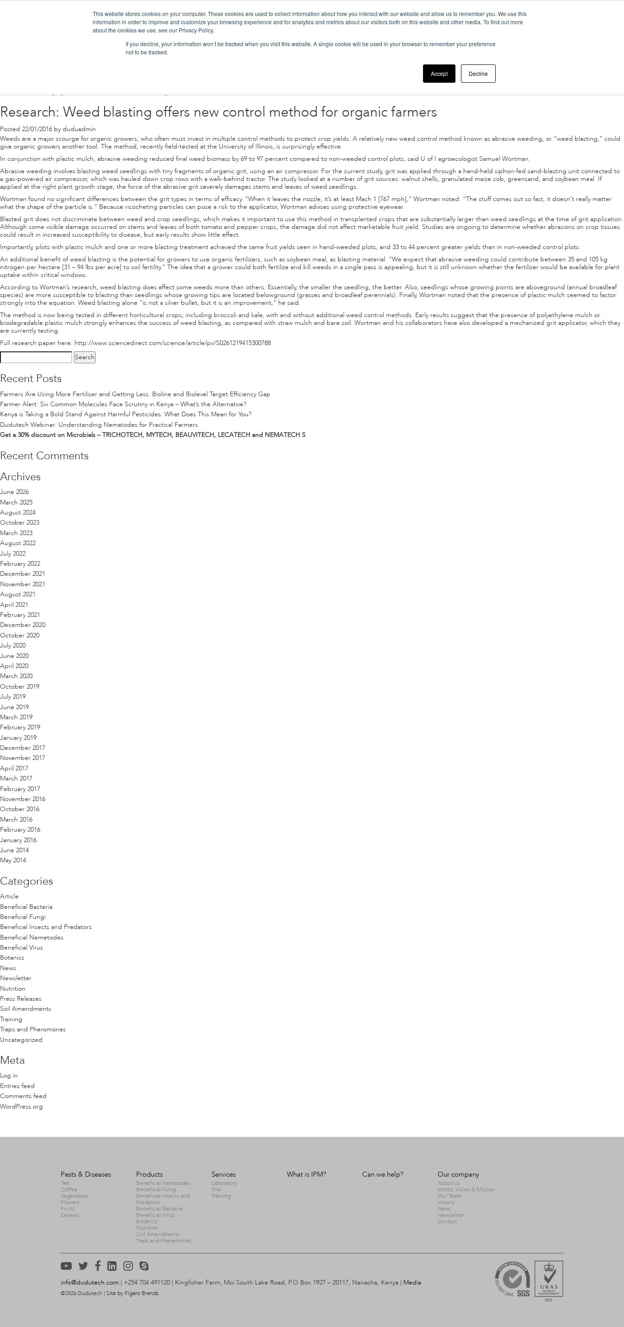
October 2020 (19, 635)
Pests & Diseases (86, 1174)
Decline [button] (478, 73)
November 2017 (22, 758)
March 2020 (16, 676)
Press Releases (21, 999)
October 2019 (19, 686)
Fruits (67, 1208)
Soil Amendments (25, 1009)
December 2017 (22, 748)
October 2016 (19, 809)
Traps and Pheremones (163, 1240)
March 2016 (16, 819)
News (8, 968)
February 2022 (20, 564)
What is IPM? (306, 1174)
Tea (65, 1183)
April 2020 (14, 666)
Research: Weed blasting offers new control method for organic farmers (218, 112)
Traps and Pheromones (33, 1029)
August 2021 (18, 594)
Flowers (70, 1202)
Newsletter (16, 978)
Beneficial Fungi (23, 917)
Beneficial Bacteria (26, 907)
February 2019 (20, 727)
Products (149, 1174)
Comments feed (23, 1096)
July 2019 (13, 697)
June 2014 (14, 850)
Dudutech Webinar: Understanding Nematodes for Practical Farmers (99, 425)
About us (449, 1183)
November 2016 (22, 799)
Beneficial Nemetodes (31, 937)
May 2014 (13, 860)
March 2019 (16, 717)
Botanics (12, 957)
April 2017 (14, 768)
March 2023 (16, 533)
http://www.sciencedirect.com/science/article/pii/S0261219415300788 (172, 343)
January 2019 (18, 738)
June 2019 (14, 707)
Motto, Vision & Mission (466, 1189)
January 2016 (18, 840)
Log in (9, 1075)
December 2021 (22, 574)
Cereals (70, 1215)
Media (412, 1282)
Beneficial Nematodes (163, 1183)
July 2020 (13, 645)
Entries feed (17, 1086)
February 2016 (20, 829)
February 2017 (20, 789)
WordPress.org (21, 1106)
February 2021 (20, 615)
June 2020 (14, 656)
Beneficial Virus (21, 947)
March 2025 (16, 502)
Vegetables (74, 1196)
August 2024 (18, 512)
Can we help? (382, 1174)
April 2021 (14, 605)
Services (224, 1174)
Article (9, 896)
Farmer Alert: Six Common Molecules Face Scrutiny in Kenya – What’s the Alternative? (123, 404)
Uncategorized (21, 1040)
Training (11, 1019)
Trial (216, 1189)
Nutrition (13, 989)
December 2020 (22, 625)
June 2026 (14, 492)
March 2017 (16, 778)
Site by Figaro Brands (132, 1293)
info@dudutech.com (90, 1282)
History (446, 1202)
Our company (458, 1174)
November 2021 (22, 584)
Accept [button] (439, 73)
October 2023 (19, 522)
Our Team (449, 1196)
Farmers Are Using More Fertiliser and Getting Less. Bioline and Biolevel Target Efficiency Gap (135, 394)
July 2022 (13, 553)
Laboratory (225, 1183)
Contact (447, 1221)
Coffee (69, 1189)
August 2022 (18, 543)
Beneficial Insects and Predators (46, 927)
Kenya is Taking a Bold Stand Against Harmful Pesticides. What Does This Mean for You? (125, 414)
